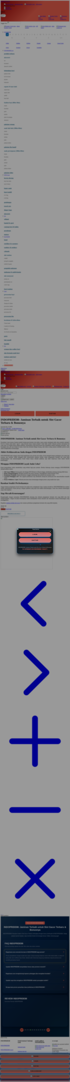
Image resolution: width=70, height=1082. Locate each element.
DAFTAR (35, 540)
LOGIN (35, 534)
